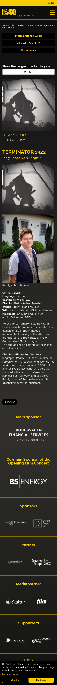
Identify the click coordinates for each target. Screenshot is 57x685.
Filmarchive (33, 25)
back (11, 402)
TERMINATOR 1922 (14, 134)
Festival (21, 25)
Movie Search (28, 50)
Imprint (28, 660)
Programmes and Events (28, 36)
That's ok (41, 680)
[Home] (18, 12)
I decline (15, 680)
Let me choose (10, 674)
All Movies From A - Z (28, 43)
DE (53, 3)
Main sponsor (28, 417)
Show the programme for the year (26, 66)
